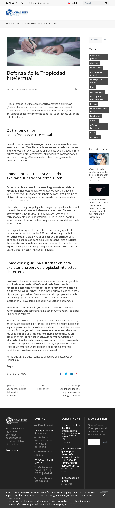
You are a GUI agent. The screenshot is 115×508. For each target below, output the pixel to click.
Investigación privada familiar (97, 98)
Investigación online (96, 81)
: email (49, 425)
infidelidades (96, 67)
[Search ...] (105, 40)
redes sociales (96, 91)
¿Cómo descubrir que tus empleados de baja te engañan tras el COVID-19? (98, 173)
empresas (94, 137)
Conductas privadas (95, 57)
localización (95, 116)
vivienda (94, 120)
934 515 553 (16, 3)
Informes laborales (94, 126)
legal (92, 87)
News (18, 23)
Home (9, 23)
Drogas (93, 104)
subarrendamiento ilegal (98, 110)
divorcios (94, 63)
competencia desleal (96, 73)
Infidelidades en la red (70, 479)
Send (105, 442)
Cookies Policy (13, 498)
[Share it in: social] (60, 373)
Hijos (92, 132)
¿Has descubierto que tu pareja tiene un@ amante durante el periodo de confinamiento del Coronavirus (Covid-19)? (98, 208)
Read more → (13, 450)
